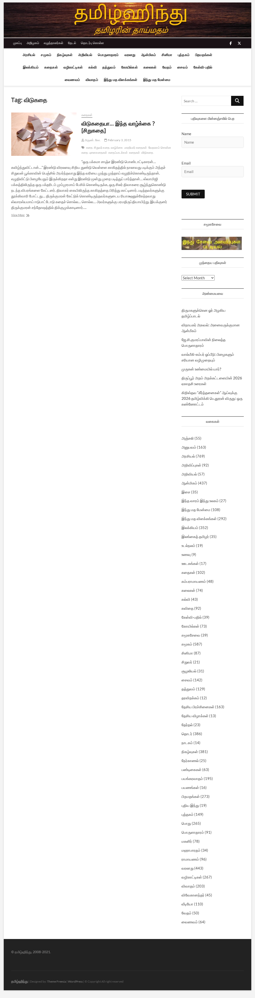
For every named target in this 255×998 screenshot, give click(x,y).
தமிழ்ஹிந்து (19, 981)
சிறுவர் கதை (101, 147)
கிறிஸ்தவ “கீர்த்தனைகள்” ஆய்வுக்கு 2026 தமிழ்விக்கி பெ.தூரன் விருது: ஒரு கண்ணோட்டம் (212, 398)
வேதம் (167, 67)
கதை (89, 147)
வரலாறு (130, 55)
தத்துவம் (109, 67)
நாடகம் (187, 742)
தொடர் (187, 733)
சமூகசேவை (191, 635)
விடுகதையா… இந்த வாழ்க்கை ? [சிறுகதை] (118, 126)
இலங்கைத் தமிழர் (195, 536)
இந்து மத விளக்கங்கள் (120, 79)
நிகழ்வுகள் (64, 55)
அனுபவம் (189, 447)
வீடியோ (187, 904)
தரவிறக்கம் (190, 698)
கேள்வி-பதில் (202, 67)
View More (26, 215)
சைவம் (182, 67)
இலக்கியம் (31, 67)
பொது (186, 823)
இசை (186, 492)
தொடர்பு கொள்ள (92, 43)
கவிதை (187, 608)
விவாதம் (92, 79)
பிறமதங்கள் (203, 55)
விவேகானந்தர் (193, 895)
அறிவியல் (85, 55)
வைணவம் (72, 79)
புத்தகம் (184, 55)
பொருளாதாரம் (108, 55)
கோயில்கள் (129, 67)
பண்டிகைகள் (191, 769)
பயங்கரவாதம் (192, 778)
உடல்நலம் (188, 545)
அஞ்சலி (188, 438)
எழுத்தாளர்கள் (53, 43)
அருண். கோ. (92, 140)
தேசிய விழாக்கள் (195, 715)
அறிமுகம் (33, 43)
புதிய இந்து (190, 805)
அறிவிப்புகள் (191, 465)
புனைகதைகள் (98, 152)
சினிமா (167, 55)
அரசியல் (29, 55)
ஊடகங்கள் (190, 563)
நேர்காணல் (190, 760)
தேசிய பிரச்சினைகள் (198, 706)
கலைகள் (150, 67)
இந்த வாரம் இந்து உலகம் (200, 500)
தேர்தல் (187, 724)
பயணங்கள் (190, 787)
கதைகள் (51, 67)
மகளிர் (187, 841)
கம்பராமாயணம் (194, 581)
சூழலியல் (189, 671)
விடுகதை (147, 152)
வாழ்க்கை (117, 147)
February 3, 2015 (119, 140)
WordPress (75, 981)
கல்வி (92, 67)
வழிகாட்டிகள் (73, 67)
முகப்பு (17, 43)
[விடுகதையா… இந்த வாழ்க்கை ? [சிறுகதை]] (43, 134)
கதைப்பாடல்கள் (118, 152)
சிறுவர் (187, 662)
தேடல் (72, 43)
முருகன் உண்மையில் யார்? (201, 369)
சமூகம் (46, 55)
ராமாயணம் (190, 859)
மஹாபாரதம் (191, 850)
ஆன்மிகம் (148, 55)
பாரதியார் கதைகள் (135, 147)
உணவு (186, 554)
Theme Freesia (56, 981)
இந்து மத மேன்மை (156, 79)
